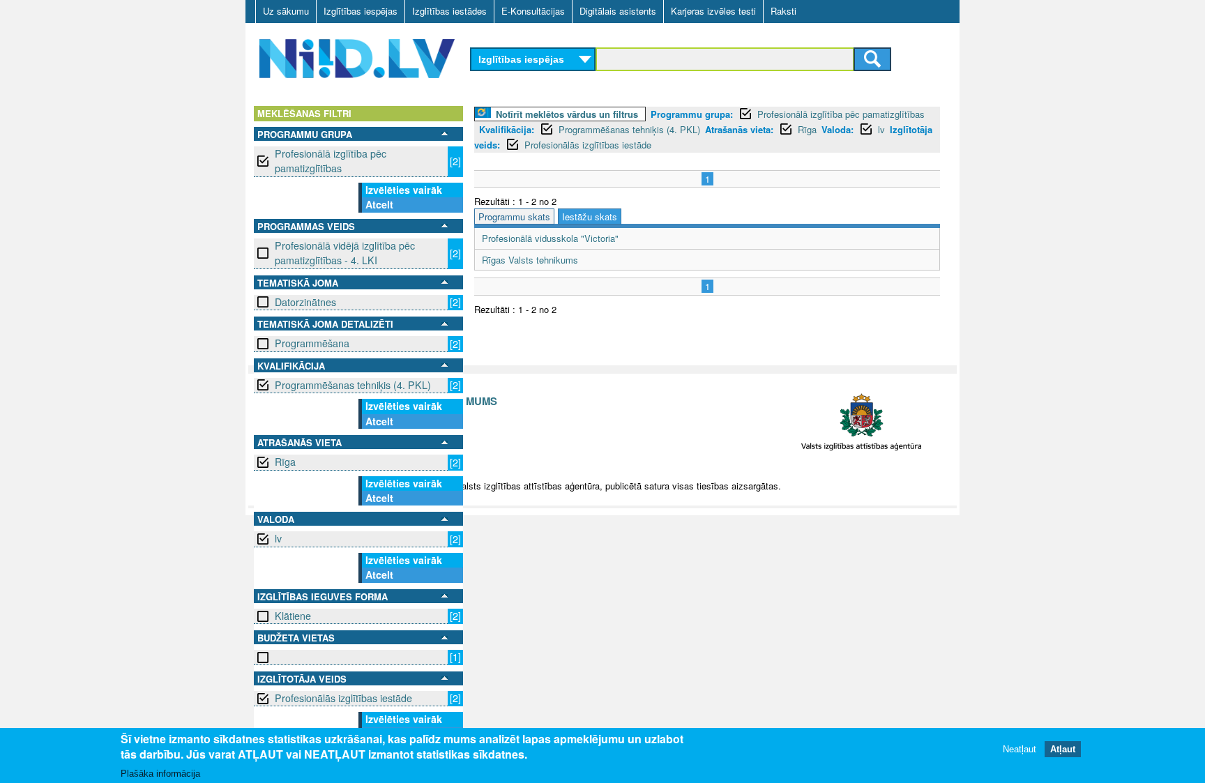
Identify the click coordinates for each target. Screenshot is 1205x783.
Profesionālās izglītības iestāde (343, 698)
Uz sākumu (286, 10)
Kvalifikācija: (506, 129)
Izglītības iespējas (360, 10)
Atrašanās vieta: (739, 129)
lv (278, 538)
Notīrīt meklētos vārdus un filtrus (567, 114)
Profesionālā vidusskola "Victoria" (550, 238)
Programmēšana (312, 343)
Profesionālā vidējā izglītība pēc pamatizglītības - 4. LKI (345, 252)
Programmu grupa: (692, 114)
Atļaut (1062, 750)
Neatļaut (1019, 750)
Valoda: (837, 129)
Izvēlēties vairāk (403, 190)
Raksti (783, 10)
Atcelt (379, 204)
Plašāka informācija (160, 773)
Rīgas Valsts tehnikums (530, 259)
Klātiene (293, 616)
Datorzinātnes (305, 302)
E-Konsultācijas (533, 10)
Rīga (285, 462)
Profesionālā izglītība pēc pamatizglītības (330, 160)
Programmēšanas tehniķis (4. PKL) (353, 385)
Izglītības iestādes (449, 10)
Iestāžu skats (589, 216)
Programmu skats (514, 216)
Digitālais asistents (617, 10)
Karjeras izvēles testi (713, 10)
